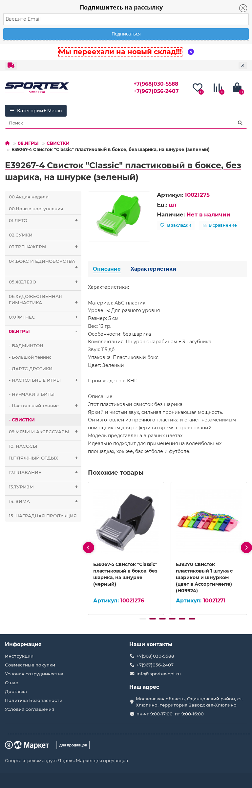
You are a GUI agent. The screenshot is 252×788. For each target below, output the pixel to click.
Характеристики (153, 269)
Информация (23, 644)
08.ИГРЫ (28, 143)
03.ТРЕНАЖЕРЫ (43, 246)
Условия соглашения (29, 709)
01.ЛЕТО (43, 220)
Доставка (16, 691)
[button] (142, 618)
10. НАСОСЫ (23, 446)
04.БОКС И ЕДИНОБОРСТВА (43, 264)
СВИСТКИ (58, 143)
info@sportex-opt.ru (158, 673)
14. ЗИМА (43, 501)
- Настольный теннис (43, 405)
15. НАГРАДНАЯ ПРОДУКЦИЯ (43, 515)
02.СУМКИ (20, 234)
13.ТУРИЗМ (43, 486)
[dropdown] (11, 66)
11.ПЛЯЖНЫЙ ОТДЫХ (43, 458)
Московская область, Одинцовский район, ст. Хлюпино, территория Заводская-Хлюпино (189, 702)
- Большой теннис (30, 357)
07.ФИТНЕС (43, 317)
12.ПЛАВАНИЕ (43, 472)
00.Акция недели (29, 196)
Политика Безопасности (33, 700)
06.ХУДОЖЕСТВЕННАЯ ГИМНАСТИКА (43, 299)
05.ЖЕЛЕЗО (43, 281)
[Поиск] (240, 122)
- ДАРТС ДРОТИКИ (30, 368)
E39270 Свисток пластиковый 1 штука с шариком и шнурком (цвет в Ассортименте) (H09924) (204, 577)
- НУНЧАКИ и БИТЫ (31, 394)
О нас (11, 682)
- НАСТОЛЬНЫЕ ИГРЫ (43, 380)
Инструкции (19, 656)
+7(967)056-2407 (156, 91)
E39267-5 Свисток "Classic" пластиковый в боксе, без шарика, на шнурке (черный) (125, 574)
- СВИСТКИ (22, 419)
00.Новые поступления (36, 208)
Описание (107, 269)
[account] (243, 65)
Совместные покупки (30, 664)
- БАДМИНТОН (26, 345)
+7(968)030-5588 (156, 84)
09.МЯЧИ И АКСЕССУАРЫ (43, 431)
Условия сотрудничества (34, 673)
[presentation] (88, 547)
